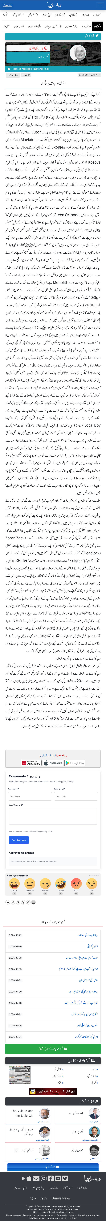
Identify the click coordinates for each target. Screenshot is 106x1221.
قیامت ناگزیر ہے (76, 1113)
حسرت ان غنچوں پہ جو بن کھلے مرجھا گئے (21, 1132)
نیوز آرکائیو (68, 1188)
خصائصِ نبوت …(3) (24, 1150)
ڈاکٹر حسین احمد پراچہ (53, 26)
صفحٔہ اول (97, 15)
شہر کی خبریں (46, 15)
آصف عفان (19, 26)
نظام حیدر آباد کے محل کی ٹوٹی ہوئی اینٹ (53, 1003)
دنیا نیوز (43, 1198)
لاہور (93, 1069)
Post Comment (19, 840)
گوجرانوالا (57, 1076)
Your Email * (59, 789)
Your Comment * (16, 805)
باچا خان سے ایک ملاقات (53, 935)
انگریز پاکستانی (53, 946)
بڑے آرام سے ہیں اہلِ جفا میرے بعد (53, 958)
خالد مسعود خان (71, 26)
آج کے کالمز (60, 15)
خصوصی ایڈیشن (18, 15)
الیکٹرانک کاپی (26, 75)
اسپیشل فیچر (33, 15)
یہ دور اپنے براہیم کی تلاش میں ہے (53, 991)
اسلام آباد (91, 1076)
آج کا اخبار (73, 15)
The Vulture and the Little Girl (22, 1114)
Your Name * (13, 789)
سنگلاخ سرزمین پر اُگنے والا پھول (53, 1014)
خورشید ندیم (87, 26)
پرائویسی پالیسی (37, 1188)
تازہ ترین (85, 15)
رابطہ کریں (82, 1188)
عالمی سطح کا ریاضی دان (53, 980)
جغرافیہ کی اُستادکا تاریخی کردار (53, 1037)
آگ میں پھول (77, 1132)
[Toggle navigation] (100, 5)
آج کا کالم (89, 36)
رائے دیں (53, 1188)
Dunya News (61, 1198)
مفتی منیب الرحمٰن (42, 1158)
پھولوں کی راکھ (77, 1150)
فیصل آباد (57, 1069)
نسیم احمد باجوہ (43, 57)
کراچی (93, 1083)
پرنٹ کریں (11, 75)
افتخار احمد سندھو (34, 26)
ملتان (59, 1083)
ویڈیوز (33, 1198)
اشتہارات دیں (20, 1188)
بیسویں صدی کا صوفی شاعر (53, 1025)
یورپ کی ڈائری (36, 48)
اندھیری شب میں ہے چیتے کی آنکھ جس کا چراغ (53, 969)
